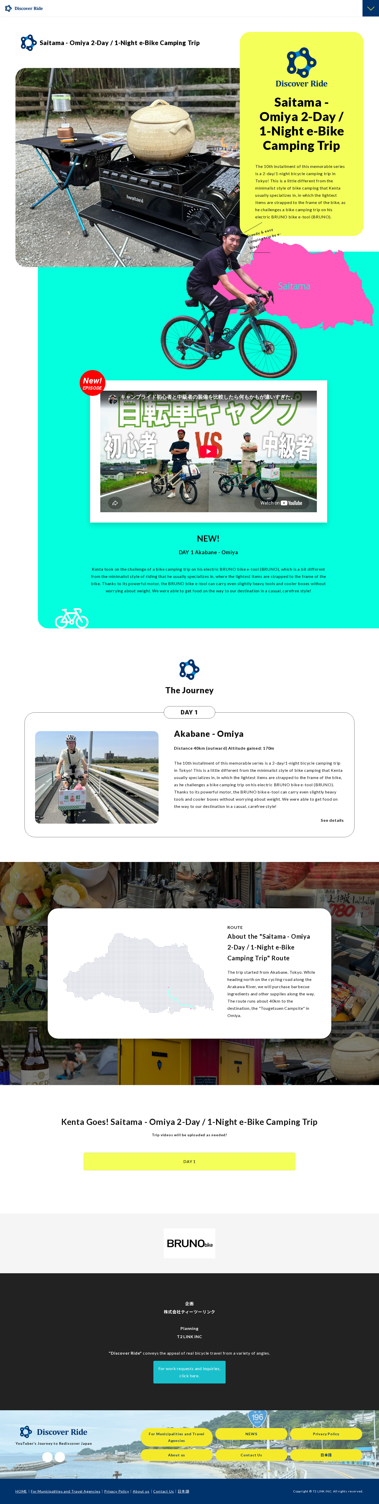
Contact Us (251, 1455)
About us (176, 1455)
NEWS (251, 1434)
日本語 (326, 1455)
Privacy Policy (326, 1434)
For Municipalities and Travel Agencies (176, 1437)
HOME (21, 1491)
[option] (134, 167)
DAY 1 (189, 1161)
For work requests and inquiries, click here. (189, 1372)
